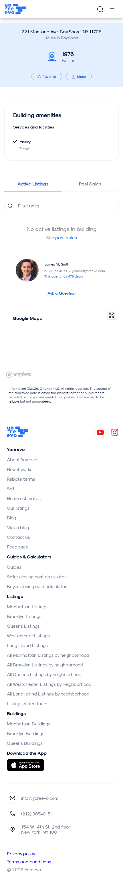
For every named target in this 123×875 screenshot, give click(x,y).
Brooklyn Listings (24, 616)
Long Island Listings (27, 645)
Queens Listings (23, 626)
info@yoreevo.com (39, 798)
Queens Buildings (25, 743)
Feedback (17, 546)
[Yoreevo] (18, 435)
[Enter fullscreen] (112, 315)
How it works (19, 469)
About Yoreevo (22, 459)
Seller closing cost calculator (36, 576)
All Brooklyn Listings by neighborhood (45, 664)
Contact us (18, 537)
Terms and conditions (29, 861)
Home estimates (24, 498)
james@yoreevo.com (88, 271)
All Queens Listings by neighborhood (44, 674)
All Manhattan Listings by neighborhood (48, 655)
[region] (61, 344)
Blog (11, 517)
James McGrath (56, 264)
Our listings (18, 508)
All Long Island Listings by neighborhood (48, 693)
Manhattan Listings (27, 606)
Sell (10, 488)
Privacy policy (21, 853)
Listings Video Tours (27, 703)
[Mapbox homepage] (18, 374)
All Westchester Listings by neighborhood (49, 684)
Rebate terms (21, 479)
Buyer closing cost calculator (37, 586)
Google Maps (27, 318)
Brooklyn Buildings (25, 733)
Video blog (18, 527)
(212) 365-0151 (57, 271)
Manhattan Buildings (28, 723)
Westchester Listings (28, 635)
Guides (14, 567)
